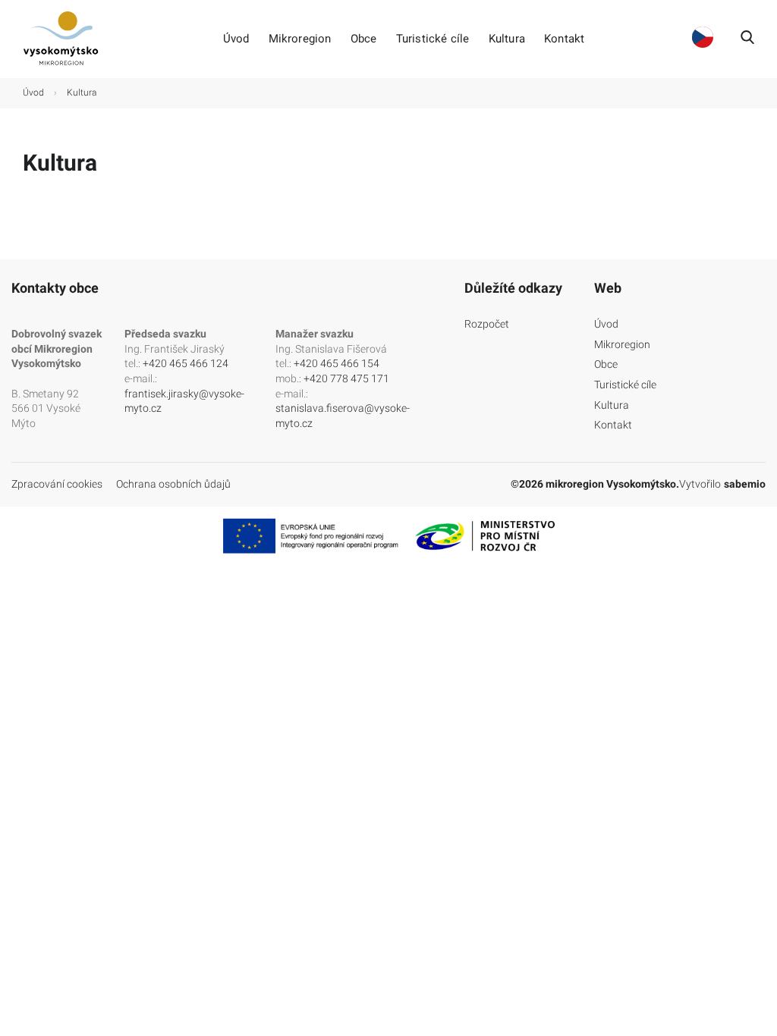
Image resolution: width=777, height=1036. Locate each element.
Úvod (236, 39)
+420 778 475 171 (346, 378)
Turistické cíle (433, 39)
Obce (364, 39)
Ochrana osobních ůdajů (173, 484)
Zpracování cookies (56, 484)
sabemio (745, 484)
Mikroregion (300, 39)
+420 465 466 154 (336, 363)
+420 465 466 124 (185, 363)
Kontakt (564, 39)
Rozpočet (486, 324)
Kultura (507, 39)
